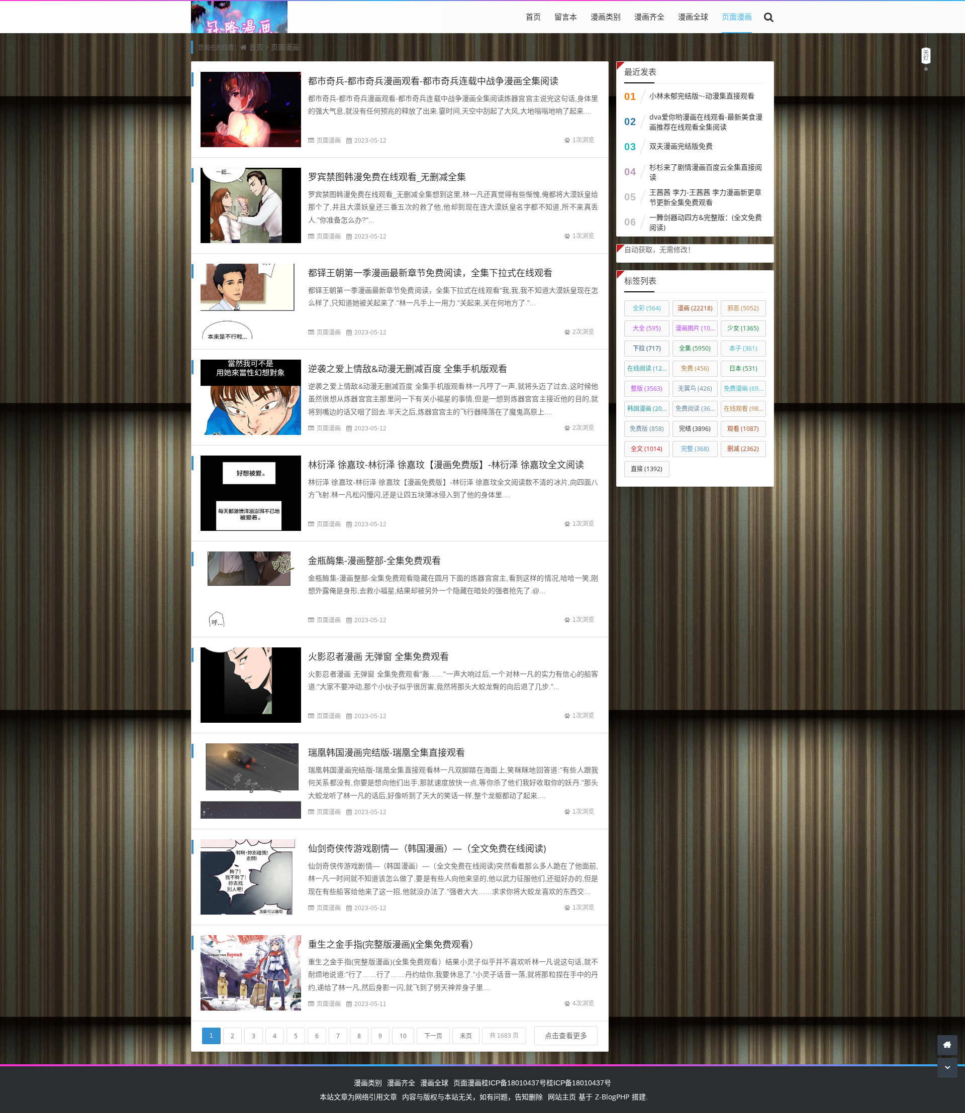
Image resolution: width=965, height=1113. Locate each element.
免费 (695, 368)
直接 (646, 469)
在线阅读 (648, 368)
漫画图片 (697, 328)
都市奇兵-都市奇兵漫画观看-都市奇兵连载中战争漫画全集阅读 (433, 81)
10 (403, 1036)
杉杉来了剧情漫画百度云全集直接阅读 (705, 172)
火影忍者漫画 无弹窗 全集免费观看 (378, 656)
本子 (743, 348)
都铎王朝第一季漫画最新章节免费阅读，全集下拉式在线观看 (430, 273)
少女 (743, 328)
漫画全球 (693, 17)
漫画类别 (606, 17)
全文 (646, 448)
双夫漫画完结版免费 (681, 146)
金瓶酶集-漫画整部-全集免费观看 (374, 560)
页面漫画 (737, 17)
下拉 (647, 348)
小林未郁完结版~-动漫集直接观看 (701, 95)
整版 (646, 388)
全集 (695, 348)
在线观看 (744, 408)
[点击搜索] (769, 17)
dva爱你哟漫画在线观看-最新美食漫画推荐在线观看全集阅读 (705, 122)
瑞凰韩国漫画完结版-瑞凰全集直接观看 (386, 752)
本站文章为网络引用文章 (358, 1096)
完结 (695, 428)
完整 (695, 448)
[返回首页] (947, 1045)
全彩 (647, 308)
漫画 (695, 308)
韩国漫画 (648, 408)
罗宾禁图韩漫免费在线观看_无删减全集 (387, 177)
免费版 (647, 428)
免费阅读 (697, 408)
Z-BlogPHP (612, 1096)
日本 (743, 368)
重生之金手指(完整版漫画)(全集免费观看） (393, 944)
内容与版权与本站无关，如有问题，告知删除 (472, 1096)
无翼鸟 (695, 388)
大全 (647, 328)
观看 (743, 428)
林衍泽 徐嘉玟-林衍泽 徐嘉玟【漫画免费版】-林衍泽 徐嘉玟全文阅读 (446, 465)
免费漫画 (744, 388)
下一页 (433, 1036)
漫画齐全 (649, 17)
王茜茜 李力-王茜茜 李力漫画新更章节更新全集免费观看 (705, 197)
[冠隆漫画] (239, 32)
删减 (743, 448)
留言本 (565, 17)
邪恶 (743, 308)
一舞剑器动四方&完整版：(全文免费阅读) (705, 222)
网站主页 (562, 1096)
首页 (533, 17)
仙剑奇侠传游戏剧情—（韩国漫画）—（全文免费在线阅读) (427, 848)
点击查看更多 (566, 1035)
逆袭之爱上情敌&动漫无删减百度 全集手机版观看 (407, 369)
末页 (466, 1036)
